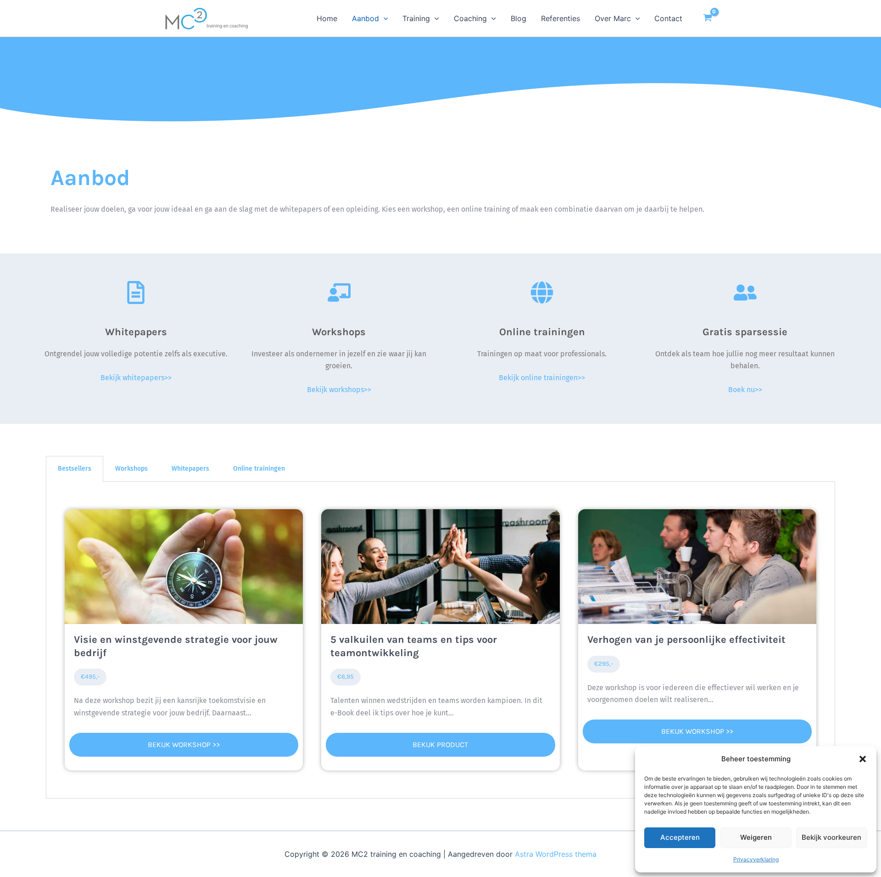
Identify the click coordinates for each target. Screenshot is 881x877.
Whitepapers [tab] (190, 468)
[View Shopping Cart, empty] (707, 18)
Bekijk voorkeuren (831, 837)
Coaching (470, 18)
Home (327, 18)
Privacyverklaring (756, 859)
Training (416, 18)
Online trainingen (542, 332)
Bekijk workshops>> (339, 389)
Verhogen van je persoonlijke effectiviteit (686, 640)
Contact (668, 18)
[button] (862, 759)
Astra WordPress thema (556, 854)
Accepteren (680, 837)
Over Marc (613, 18)
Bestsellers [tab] (74, 468)
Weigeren (756, 837)
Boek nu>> (745, 389)
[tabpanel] (440, 640)
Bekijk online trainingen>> (542, 377)
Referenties (560, 18)
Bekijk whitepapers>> (136, 377)
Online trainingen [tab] (259, 468)
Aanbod (365, 18)
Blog (518, 18)
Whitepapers (136, 332)
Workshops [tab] (131, 468)
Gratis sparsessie (745, 332)
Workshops (339, 332)
